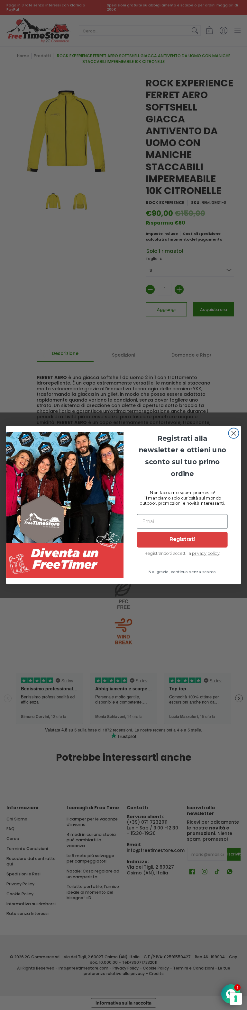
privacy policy (205, 552)
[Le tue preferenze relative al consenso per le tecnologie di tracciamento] (236, 999)
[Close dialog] (233, 433)
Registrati (182, 539)
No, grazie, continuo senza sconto (182, 571)
